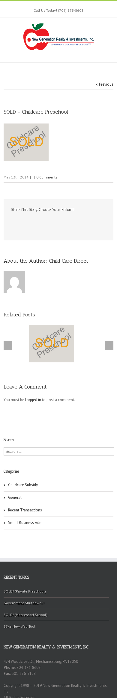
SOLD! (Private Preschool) (25, 591)
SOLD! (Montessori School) (25, 614)
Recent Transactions (25, 510)
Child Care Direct (68, 261)
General (15, 497)
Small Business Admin (27, 522)
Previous (106, 84)
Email (95, 222)
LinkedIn (34, 222)
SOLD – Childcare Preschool (36, 111)
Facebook (12, 222)
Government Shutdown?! (24, 603)
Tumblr (57, 222)
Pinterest (82, 223)
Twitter (23, 222)
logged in (33, 399)
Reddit (45, 222)
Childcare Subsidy (23, 484)
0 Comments (46, 177)
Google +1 (70, 223)
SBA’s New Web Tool (19, 626)
